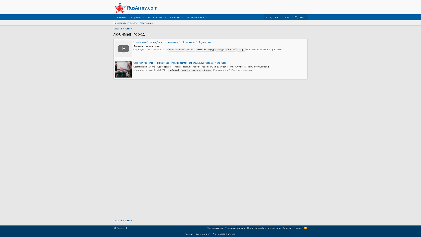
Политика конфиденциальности (264, 227)
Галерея (175, 17)
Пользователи (195, 17)
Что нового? (155, 17)
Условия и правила (235, 227)
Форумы (136, 17)
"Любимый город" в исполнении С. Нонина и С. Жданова (172, 42)
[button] (143, 17)
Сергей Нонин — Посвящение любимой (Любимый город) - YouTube (179, 63)
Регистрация (146, 22)
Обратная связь (215, 227)
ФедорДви (138, 49)
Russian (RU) (122, 227)
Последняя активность (125, 22)
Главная (121, 17)
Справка (287, 227)
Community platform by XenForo (211, 234)
